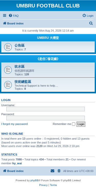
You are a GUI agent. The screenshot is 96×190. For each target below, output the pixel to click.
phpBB (34, 180)
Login (5, 100)
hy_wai (17, 163)
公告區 (20, 45)
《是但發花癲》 (48, 59)
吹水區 (20, 66)
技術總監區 (23, 82)
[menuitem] (13, 16)
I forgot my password (14, 123)
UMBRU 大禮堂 (48, 38)
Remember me (62, 123)
